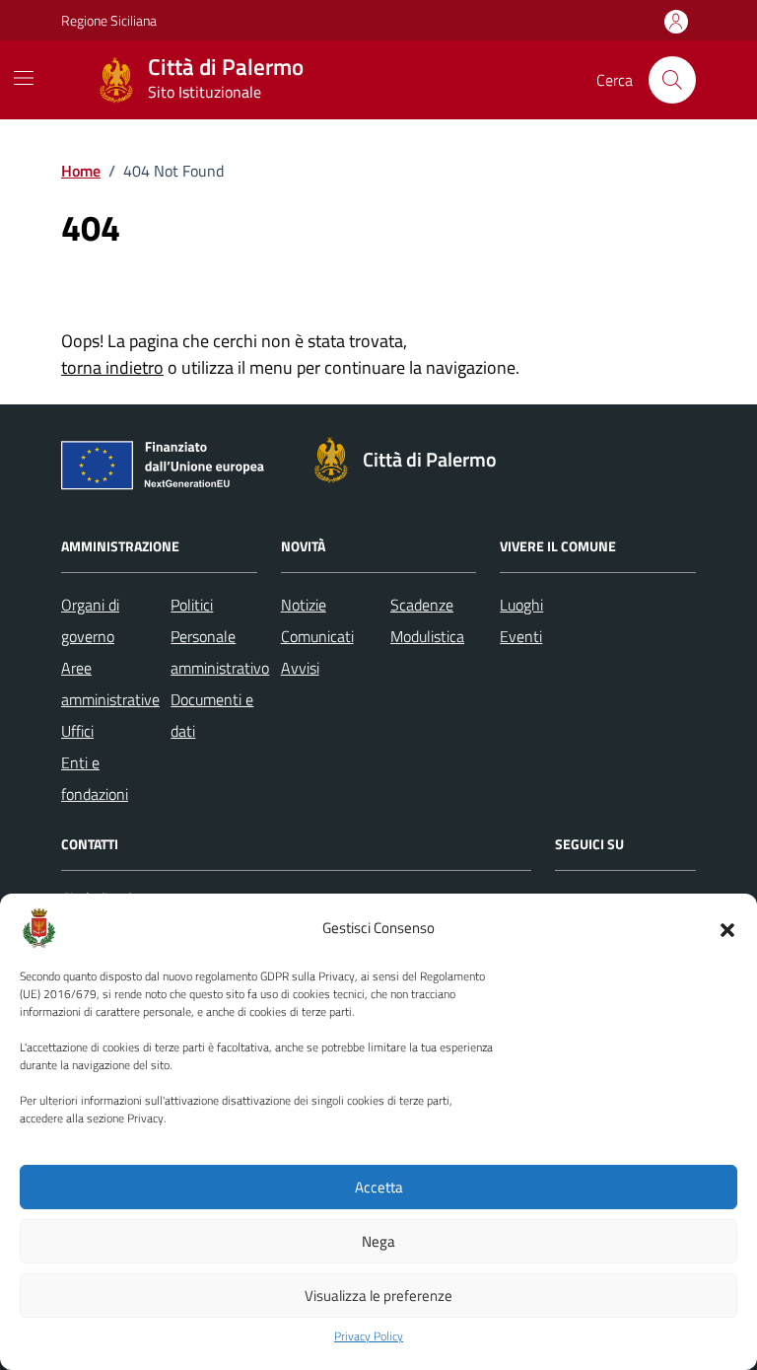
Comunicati (317, 636)
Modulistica (427, 636)
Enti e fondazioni (94, 778)
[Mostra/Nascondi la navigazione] (23, 78)
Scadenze (421, 604)
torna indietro (112, 367)
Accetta (379, 1187)
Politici (192, 604)
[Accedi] (676, 22)
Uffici (77, 731)
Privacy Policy (368, 1336)
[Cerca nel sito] (672, 80)
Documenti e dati (212, 715)
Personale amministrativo (220, 652)
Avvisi (300, 668)
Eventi (521, 636)
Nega (378, 1241)
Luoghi (521, 604)
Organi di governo (90, 620)
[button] (727, 928)
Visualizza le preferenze (378, 1295)
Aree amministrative (110, 683)
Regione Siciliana (109, 20)
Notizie (303, 604)
